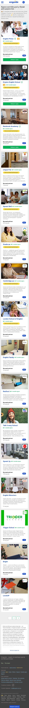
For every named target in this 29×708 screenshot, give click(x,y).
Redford (6, 391)
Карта (10, 672)
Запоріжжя (23, 695)
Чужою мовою (12, 667)
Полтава (18, 700)
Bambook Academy (10, 126)
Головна (3, 672)
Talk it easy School (10, 425)
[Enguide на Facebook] (13, 685)
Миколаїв (3, 697)
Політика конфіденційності (7, 682)
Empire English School (11, 82)
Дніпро (9, 695)
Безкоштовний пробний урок (11, 43)
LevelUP (6, 596)
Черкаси (13, 700)
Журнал (3, 674)
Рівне (22, 698)
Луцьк (24, 697)
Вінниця (14, 697)
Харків (18, 695)
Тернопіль (3, 698)
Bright (5, 562)
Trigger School (8, 528)
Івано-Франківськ (11, 698)
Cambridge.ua (8, 281)
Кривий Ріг (9, 697)
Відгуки (18, 672)
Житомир (19, 697)
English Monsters (9, 495)
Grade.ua (6, 244)
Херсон (18, 698)
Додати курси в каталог (6, 678)
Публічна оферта (5, 680)
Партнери (15, 678)
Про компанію (21, 678)
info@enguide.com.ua (16, 688)
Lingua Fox (7, 170)
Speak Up (7, 461)
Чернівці (3, 700)
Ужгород (23, 700)
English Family (8, 357)
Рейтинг (14, 672)
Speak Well (7, 206)
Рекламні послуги (18, 682)
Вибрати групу (14, 59)
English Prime (8, 39)
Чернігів (8, 700)
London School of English (13, 319)
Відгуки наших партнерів (15, 680)
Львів (5, 695)
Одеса (13, 695)
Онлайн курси (23, 672)
